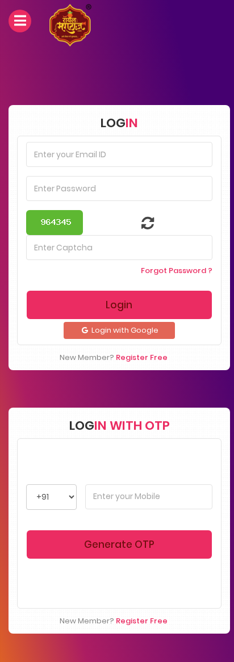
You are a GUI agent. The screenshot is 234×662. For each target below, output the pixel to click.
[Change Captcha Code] (141, 225)
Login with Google (124, 330)
